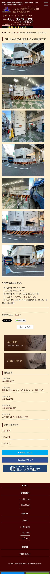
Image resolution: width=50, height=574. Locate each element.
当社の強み (25, 493)
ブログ (10, 32)
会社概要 (25, 547)
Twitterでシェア (25, 452)
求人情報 (7, 437)
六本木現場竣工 (8, 380)
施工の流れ (25, 505)
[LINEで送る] (20, 320)
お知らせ (7, 443)
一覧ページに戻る (25, 327)
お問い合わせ (25, 554)
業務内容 (25, 514)
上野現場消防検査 (9, 407)
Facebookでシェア (25, 460)
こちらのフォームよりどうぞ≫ (23, 297)
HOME (4, 32)
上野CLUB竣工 (7, 398)
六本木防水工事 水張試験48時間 (15, 416)
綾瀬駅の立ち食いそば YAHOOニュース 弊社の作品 (23, 389)
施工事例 (17, 32)
